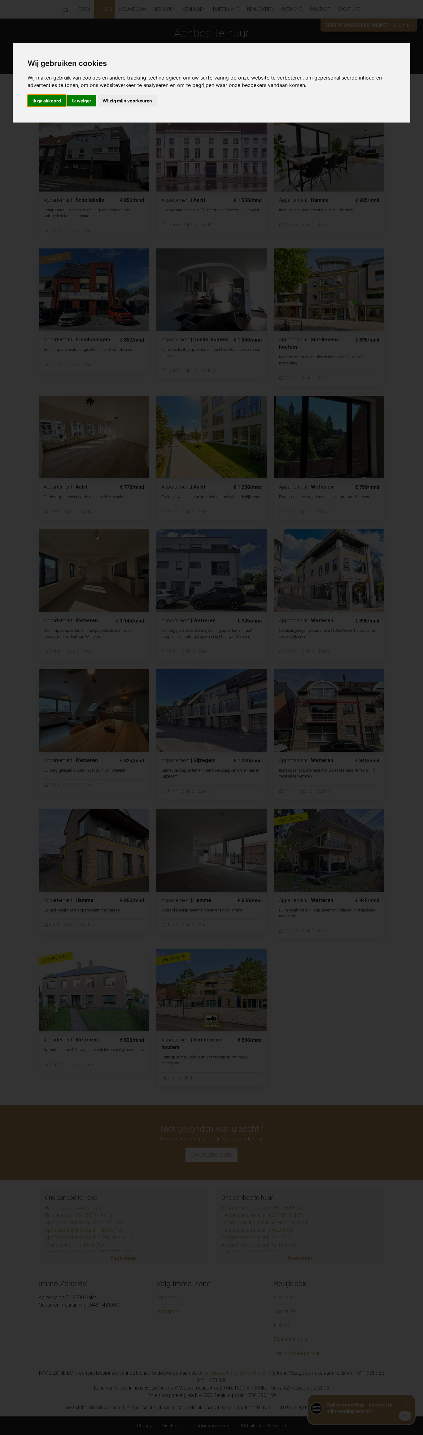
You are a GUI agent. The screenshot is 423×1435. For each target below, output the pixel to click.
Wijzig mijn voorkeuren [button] (127, 100)
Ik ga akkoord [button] (47, 100)
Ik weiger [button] (81, 100)
